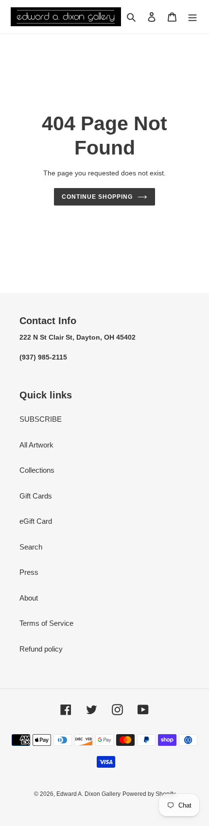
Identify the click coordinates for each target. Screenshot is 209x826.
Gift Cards (35, 496)
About (28, 598)
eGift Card (35, 521)
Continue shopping (97, 196)
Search (30, 547)
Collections (36, 470)
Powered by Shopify (148, 794)
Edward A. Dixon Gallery (88, 794)
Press (28, 572)
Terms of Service (46, 623)
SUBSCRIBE (40, 419)
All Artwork (36, 445)
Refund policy (41, 649)
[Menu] (192, 16)
